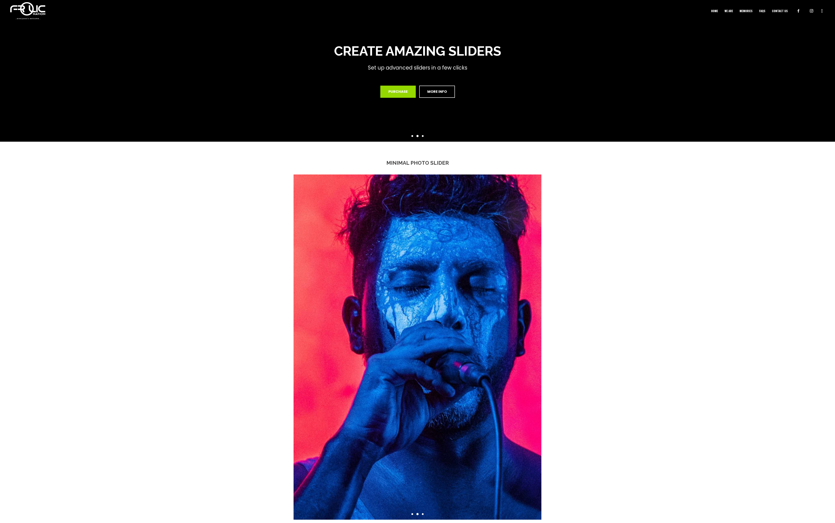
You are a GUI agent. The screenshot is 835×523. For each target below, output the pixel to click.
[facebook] (798, 10)
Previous (287, 347)
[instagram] (811, 10)
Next (548, 347)
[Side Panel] (822, 10)
